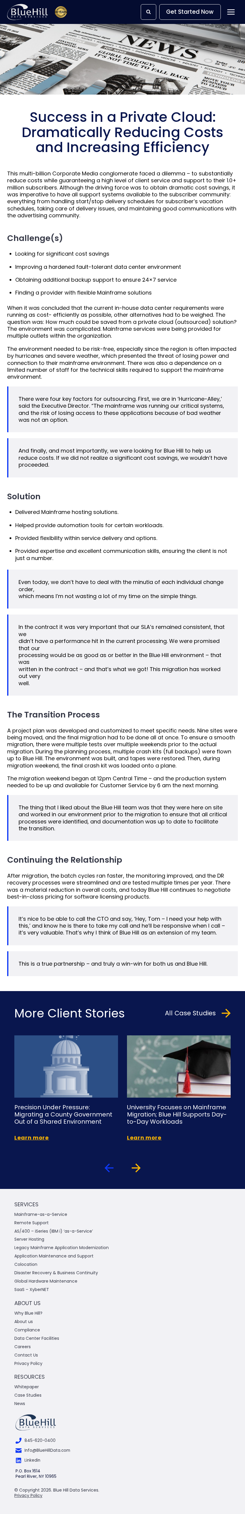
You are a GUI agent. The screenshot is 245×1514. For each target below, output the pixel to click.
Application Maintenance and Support (54, 1256)
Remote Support (31, 1223)
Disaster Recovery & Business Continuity (56, 1273)
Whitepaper (27, 1387)
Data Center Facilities (36, 1338)
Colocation (25, 1264)
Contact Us (26, 1355)
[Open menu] (231, 12)
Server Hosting (29, 1239)
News (19, 1404)
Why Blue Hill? (28, 1313)
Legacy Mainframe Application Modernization (61, 1248)
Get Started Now (190, 12)
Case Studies (28, 1395)
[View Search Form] (148, 12)
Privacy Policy (28, 1363)
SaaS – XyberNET (31, 1289)
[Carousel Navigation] (122, 1168)
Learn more (31, 1137)
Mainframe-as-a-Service (40, 1214)
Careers (22, 1347)
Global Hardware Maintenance (45, 1281)
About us (23, 1322)
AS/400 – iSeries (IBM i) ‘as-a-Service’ (53, 1231)
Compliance (27, 1330)
